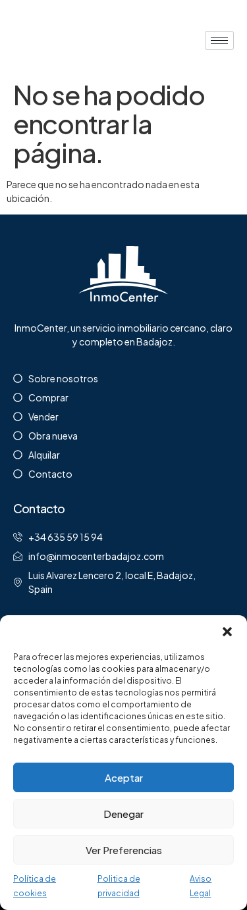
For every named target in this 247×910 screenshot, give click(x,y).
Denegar (123, 813)
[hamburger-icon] (219, 40)
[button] (227, 631)
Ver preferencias (124, 850)
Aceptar (124, 777)
